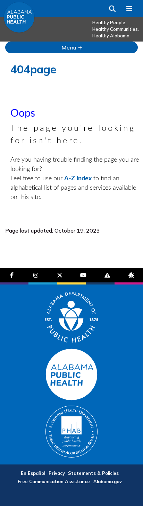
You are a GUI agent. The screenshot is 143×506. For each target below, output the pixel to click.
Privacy (57, 473)
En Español (33, 473)
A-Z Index (78, 178)
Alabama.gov (107, 481)
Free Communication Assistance (54, 481)
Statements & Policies (93, 473)
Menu (69, 47)
